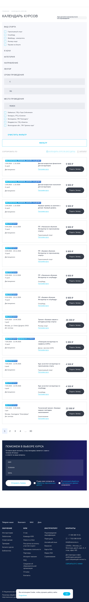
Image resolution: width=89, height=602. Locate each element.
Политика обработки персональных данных (10, 596)
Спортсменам (7, 540)
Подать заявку (75, 169)
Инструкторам (7, 533)
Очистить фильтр (17, 135)
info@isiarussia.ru (72, 542)
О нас (25, 533)
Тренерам (5, 543)
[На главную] (7, 3)
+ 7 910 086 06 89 (74, 538)
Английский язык (50, 542)
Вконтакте (22, 522)
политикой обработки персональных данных (70, 482)
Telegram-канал (8, 522)
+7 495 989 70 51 (74, 535)
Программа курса (43, 169)
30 (31, 431)
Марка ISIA (48, 553)
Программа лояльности (32, 549)
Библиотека (6, 551)
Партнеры (27, 553)
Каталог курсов (8, 547)
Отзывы (26, 572)
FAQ (25, 560)
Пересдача (48, 539)
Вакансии (48, 546)
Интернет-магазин (30, 556)
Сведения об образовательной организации (29, 566)
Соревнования (49, 556)
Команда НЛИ (28, 536)
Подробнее (23, 595)
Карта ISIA (48, 549)
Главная (5, 11)
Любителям (6, 536)
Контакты (26, 575)
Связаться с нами (74, 564)
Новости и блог (29, 540)
